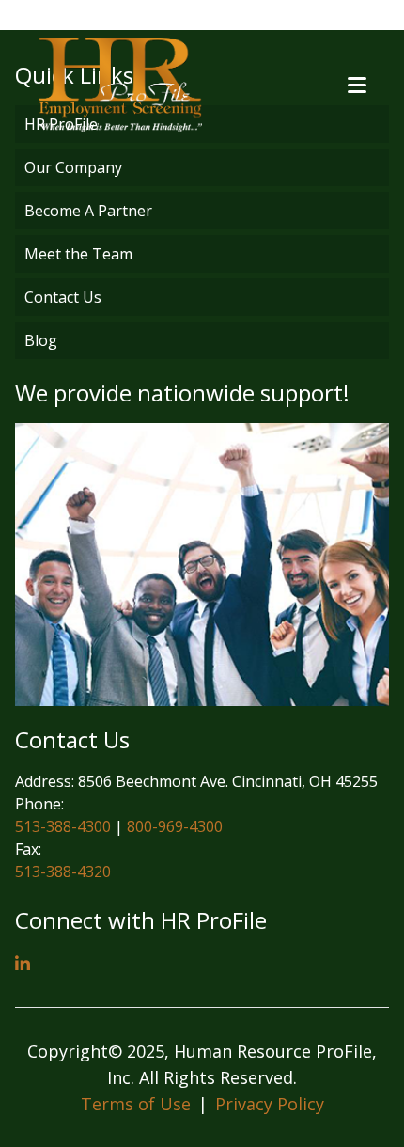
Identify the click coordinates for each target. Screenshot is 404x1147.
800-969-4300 (175, 826)
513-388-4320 (63, 871)
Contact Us (62, 297)
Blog (40, 340)
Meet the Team (78, 254)
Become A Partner (88, 210)
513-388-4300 (63, 826)
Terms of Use (136, 1103)
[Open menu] (357, 85)
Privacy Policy (269, 1103)
